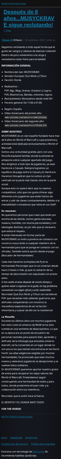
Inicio (4, 437)
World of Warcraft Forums (13, 3)
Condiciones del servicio (14, 444)
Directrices (31, 437)
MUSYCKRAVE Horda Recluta (16, 416)
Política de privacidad (43, 444)
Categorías (16, 437)
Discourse (38, 451)
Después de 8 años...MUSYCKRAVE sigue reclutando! (29, 18)
